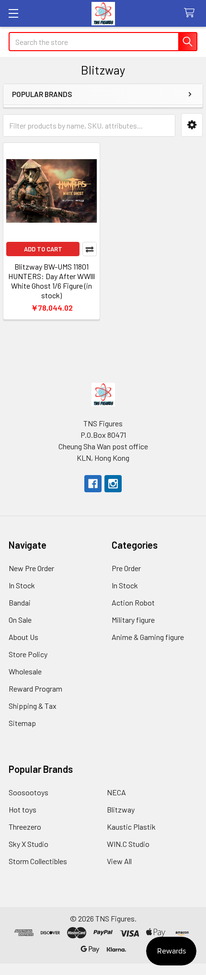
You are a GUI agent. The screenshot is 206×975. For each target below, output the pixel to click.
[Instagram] (113, 483)
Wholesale (25, 671)
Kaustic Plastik (131, 826)
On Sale (20, 619)
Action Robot (133, 602)
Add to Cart (43, 249)
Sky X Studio (28, 843)
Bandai (20, 602)
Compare (89, 249)
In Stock (22, 585)
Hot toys (22, 809)
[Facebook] (93, 483)
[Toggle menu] (13, 13)
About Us (23, 636)
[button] (192, 125)
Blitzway (121, 809)
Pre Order (126, 568)
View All (119, 861)
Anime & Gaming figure (148, 636)
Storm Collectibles (38, 861)
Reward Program (35, 688)
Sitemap (22, 722)
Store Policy (28, 654)
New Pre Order (31, 568)
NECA (116, 792)
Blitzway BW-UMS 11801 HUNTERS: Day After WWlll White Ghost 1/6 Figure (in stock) (51, 281)
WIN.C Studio (128, 843)
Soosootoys (28, 792)
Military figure (133, 619)
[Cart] (191, 13)
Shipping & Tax (33, 705)
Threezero (25, 826)
